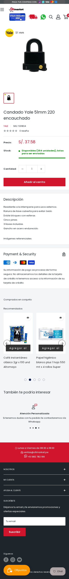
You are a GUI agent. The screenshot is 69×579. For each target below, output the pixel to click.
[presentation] (7, 343)
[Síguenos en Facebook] (6, 559)
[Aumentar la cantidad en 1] (41, 169)
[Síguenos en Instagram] (12, 559)
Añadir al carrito (34, 182)
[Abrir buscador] (51, 17)
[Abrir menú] (2, 9)
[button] (25, 380)
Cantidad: (10, 169)
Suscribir (14, 532)
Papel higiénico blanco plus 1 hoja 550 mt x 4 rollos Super (50, 362)
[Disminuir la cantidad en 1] (22, 169)
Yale (6, 126)
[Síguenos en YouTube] (19, 559)
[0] (66, 17)
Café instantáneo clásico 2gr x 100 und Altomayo (17, 362)
